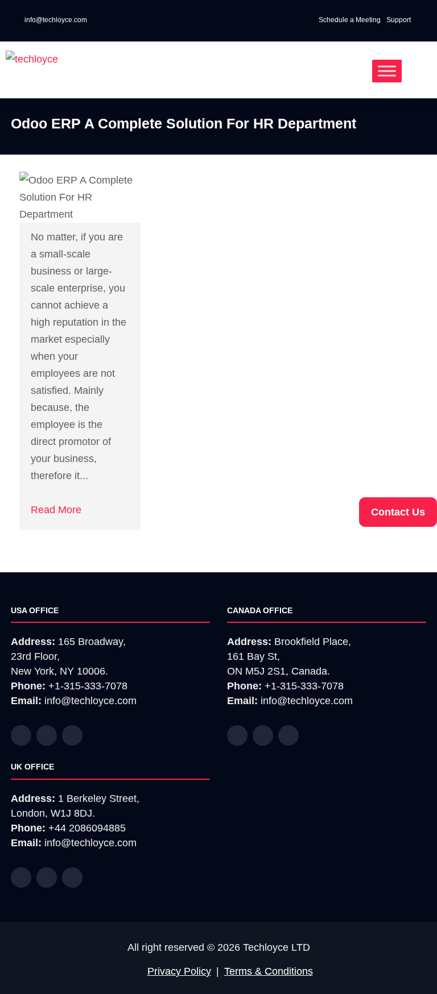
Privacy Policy (179, 971)
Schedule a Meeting (350, 20)
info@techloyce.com (55, 20)
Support (399, 20)
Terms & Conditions (268, 971)
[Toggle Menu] (387, 70)
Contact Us (398, 512)
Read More (56, 509)
